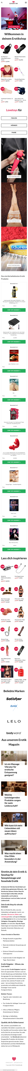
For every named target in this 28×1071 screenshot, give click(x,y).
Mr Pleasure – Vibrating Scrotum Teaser (6, 58)
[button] (1, 2)
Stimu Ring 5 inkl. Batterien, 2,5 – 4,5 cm (20, 99)
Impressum (9, 1062)
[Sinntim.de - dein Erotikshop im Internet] (13, 2)
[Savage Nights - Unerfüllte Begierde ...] (14, 476)
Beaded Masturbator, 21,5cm (20, 57)
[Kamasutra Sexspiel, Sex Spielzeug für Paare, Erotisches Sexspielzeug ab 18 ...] (14, 414)
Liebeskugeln (5, 917)
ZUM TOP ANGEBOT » (14, 310)
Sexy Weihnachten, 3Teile (6, 659)
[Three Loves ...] (14, 505)
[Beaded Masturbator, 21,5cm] (21, 49)
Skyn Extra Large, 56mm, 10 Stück (5, 599)
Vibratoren (10, 914)
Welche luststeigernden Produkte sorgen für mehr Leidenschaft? (13, 800)
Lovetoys (12, 110)
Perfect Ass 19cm (5, 619)
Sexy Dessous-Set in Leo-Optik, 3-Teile (6, 680)
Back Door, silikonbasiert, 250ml (20, 659)
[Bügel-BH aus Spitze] (7, 71)
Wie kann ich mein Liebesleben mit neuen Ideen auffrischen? (13, 829)
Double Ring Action (20, 79)
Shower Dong (4, 639)
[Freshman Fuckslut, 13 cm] (7, 91)
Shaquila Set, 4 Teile (20, 619)
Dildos (17, 914)
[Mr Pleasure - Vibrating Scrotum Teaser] (7, 49)
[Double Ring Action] (21, 71)
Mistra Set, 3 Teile (19, 599)
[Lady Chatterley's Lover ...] (14, 356)
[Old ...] (14, 385)
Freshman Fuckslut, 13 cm (7, 99)
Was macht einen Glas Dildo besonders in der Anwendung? (13, 857)
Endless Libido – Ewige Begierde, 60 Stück (20, 680)
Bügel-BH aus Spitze (6, 79)
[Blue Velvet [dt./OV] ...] (14, 534)
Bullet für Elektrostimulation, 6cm (6, 578)
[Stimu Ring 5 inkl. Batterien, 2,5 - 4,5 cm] (21, 91)
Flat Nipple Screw (19, 576)
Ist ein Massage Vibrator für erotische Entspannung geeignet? (12, 769)
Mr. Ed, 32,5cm (18, 639)
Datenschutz (18, 1062)
